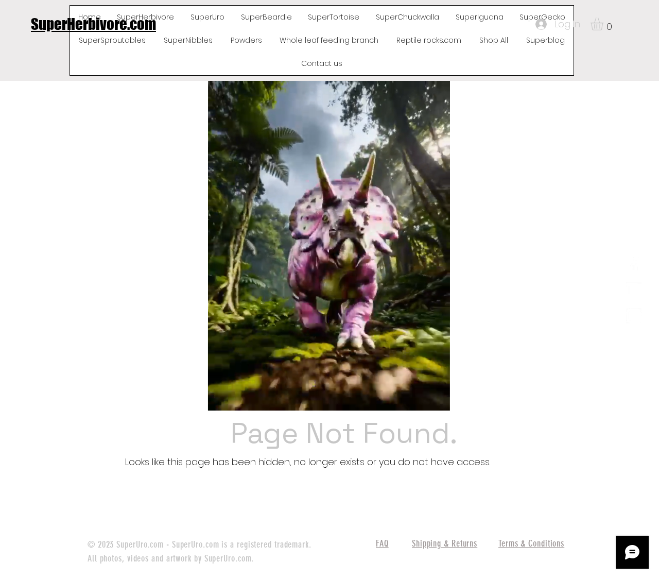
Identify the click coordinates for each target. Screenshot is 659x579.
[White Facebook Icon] (633, 264)
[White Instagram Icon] (633, 315)
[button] (604, 24)
